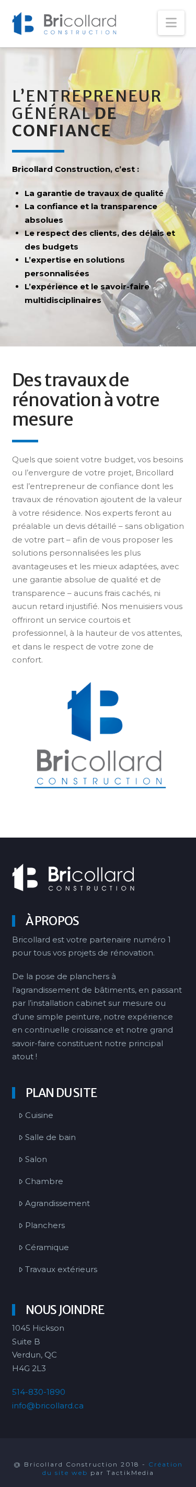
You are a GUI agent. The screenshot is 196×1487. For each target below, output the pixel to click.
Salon (36, 1159)
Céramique (47, 1247)
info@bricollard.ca (48, 1405)
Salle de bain (50, 1137)
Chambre (44, 1181)
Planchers (45, 1225)
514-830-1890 (38, 1392)
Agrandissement (57, 1203)
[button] (171, 22)
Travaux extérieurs (61, 1269)
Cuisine (39, 1115)
